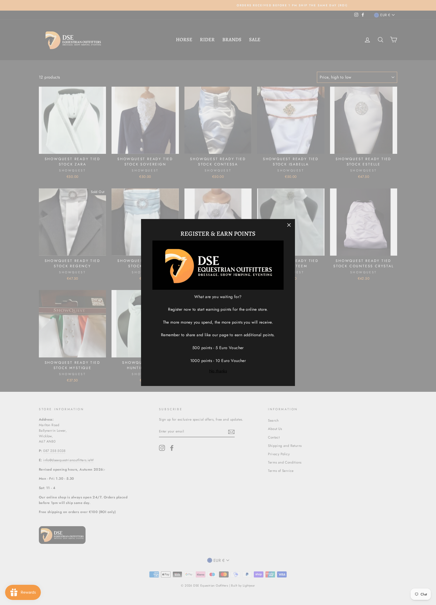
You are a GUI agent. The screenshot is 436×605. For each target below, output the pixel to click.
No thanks (218, 371)
